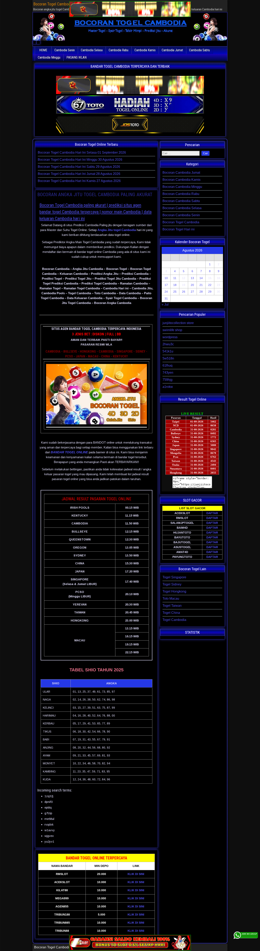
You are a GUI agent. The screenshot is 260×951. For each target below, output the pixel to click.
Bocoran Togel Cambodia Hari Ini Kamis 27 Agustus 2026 (79, 181)
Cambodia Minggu (49, 57)
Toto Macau (170, 598)
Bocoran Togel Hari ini (178, 229)
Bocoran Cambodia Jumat (181, 172)
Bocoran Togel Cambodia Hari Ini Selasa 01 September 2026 (82, 152)
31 (166, 298)
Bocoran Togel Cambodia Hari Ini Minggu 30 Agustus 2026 (80, 159)
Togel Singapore (174, 577)
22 (209, 285)
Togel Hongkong (174, 591)
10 (166, 278)
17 (166, 285)
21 (201, 285)
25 (175, 291)
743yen (167, 372)
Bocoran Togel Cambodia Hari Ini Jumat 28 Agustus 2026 (79, 173)
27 (192, 291)
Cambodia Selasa (92, 50)
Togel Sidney (171, 584)
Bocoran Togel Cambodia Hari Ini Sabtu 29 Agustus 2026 (79, 166)
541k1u (167, 351)
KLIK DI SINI (136, 874)
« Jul (165, 304)
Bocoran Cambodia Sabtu (181, 201)
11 (174, 278)
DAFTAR (212, 513)
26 (183, 291)
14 (201, 278)
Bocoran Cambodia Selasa (182, 208)
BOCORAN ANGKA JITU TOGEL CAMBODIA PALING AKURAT (94, 194)
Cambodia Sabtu (199, 50)
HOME (43, 50)
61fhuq (167, 365)
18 (175, 285)
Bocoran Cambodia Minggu (182, 186)
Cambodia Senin (64, 50)
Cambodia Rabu (118, 50)
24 (166, 291)
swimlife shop (172, 330)
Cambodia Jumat (172, 50)
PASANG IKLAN (76, 57)
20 (192, 285)
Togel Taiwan (172, 605)
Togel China (171, 612)
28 (201, 291)
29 (209, 291)
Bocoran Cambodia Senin (181, 215)
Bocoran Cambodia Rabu (180, 194)
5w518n (168, 358)
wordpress (170, 337)
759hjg (167, 379)
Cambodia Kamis (145, 50)
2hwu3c (168, 344)
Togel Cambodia (174, 620)
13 (192, 278)
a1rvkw (167, 386)
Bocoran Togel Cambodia (180, 222)
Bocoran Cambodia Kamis (181, 179)
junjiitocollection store (178, 323)
